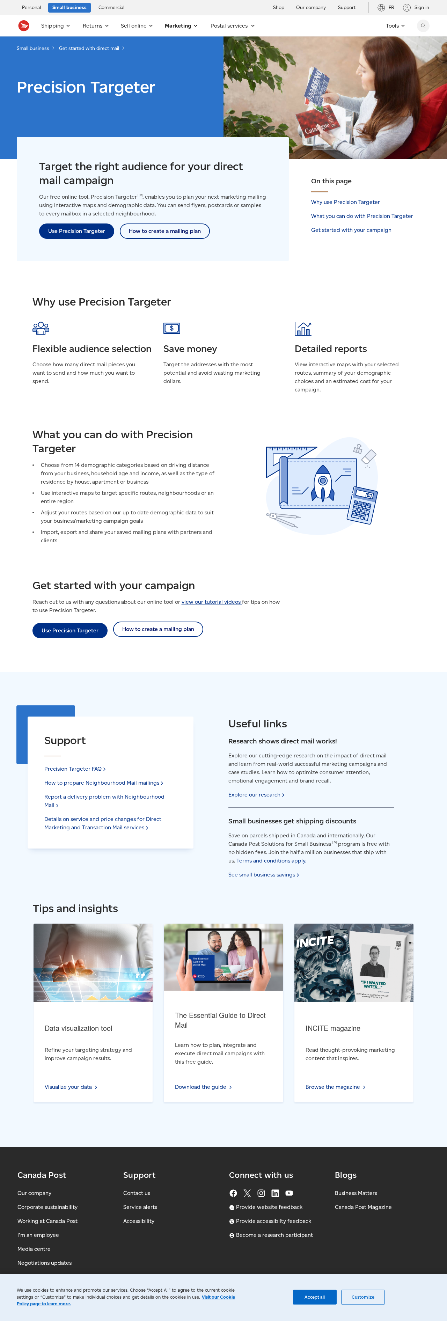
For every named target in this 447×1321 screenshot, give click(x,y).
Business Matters (356, 1193)
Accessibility (138, 1221)
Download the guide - (217, 942)
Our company (34, 1193)
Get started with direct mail (89, 48)
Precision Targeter (73, 768)
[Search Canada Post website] (423, 26)
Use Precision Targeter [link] (76, 231)
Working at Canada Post (47, 1221)
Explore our (254, 794)
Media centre (34, 1249)
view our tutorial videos (212, 602)
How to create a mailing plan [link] (165, 231)
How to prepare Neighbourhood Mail (101, 782)
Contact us (136, 1193)
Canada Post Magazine (363, 1207)
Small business (33, 48)
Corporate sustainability (47, 1207)
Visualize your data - (88, 942)
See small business (261, 874)
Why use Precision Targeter (345, 202)
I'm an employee (38, 1235)
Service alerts (140, 1207)
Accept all (315, 1297)
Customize (363, 1297)
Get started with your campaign (351, 230)
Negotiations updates (44, 1263)
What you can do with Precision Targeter (362, 216)
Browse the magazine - (349, 942)
